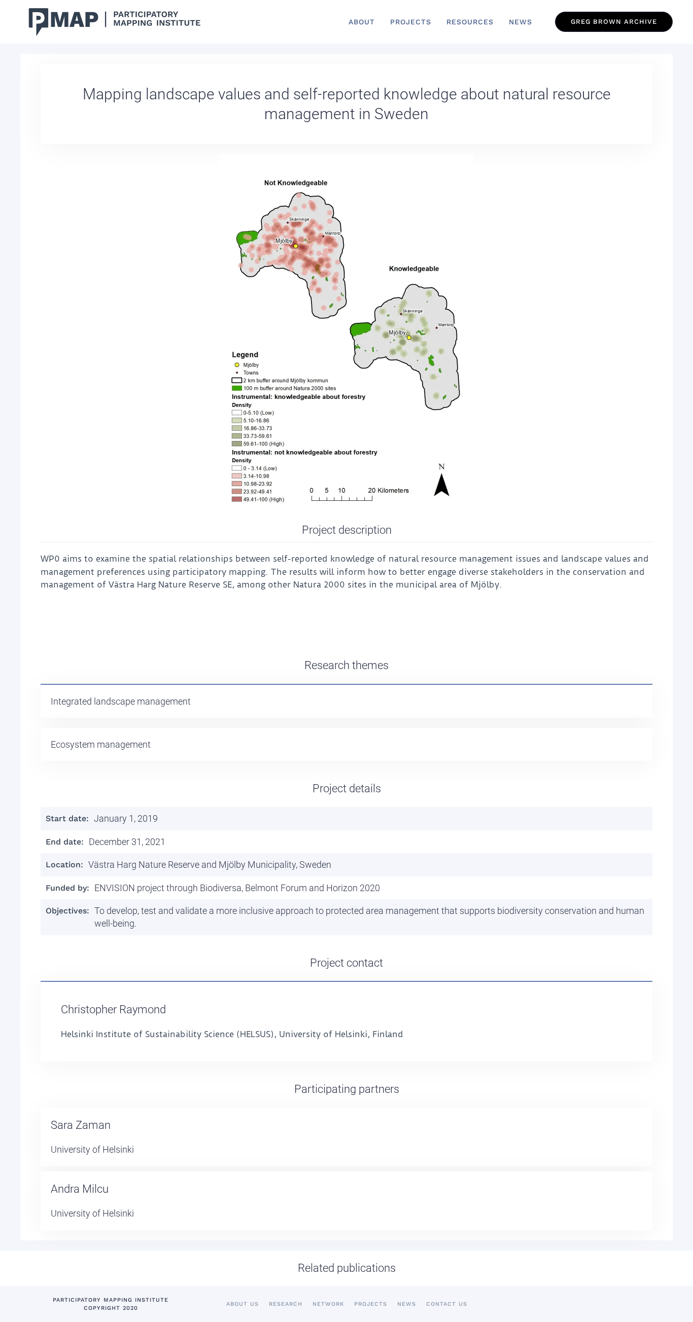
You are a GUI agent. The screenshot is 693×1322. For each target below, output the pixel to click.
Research (285, 1304)
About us (242, 1304)
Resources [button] (470, 22)
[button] (346, 333)
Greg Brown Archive (614, 21)
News (406, 1304)
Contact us (446, 1304)
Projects (370, 1304)
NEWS (520, 22)
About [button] (362, 22)
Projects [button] (410, 22)
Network (328, 1304)
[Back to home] (111, 22)
